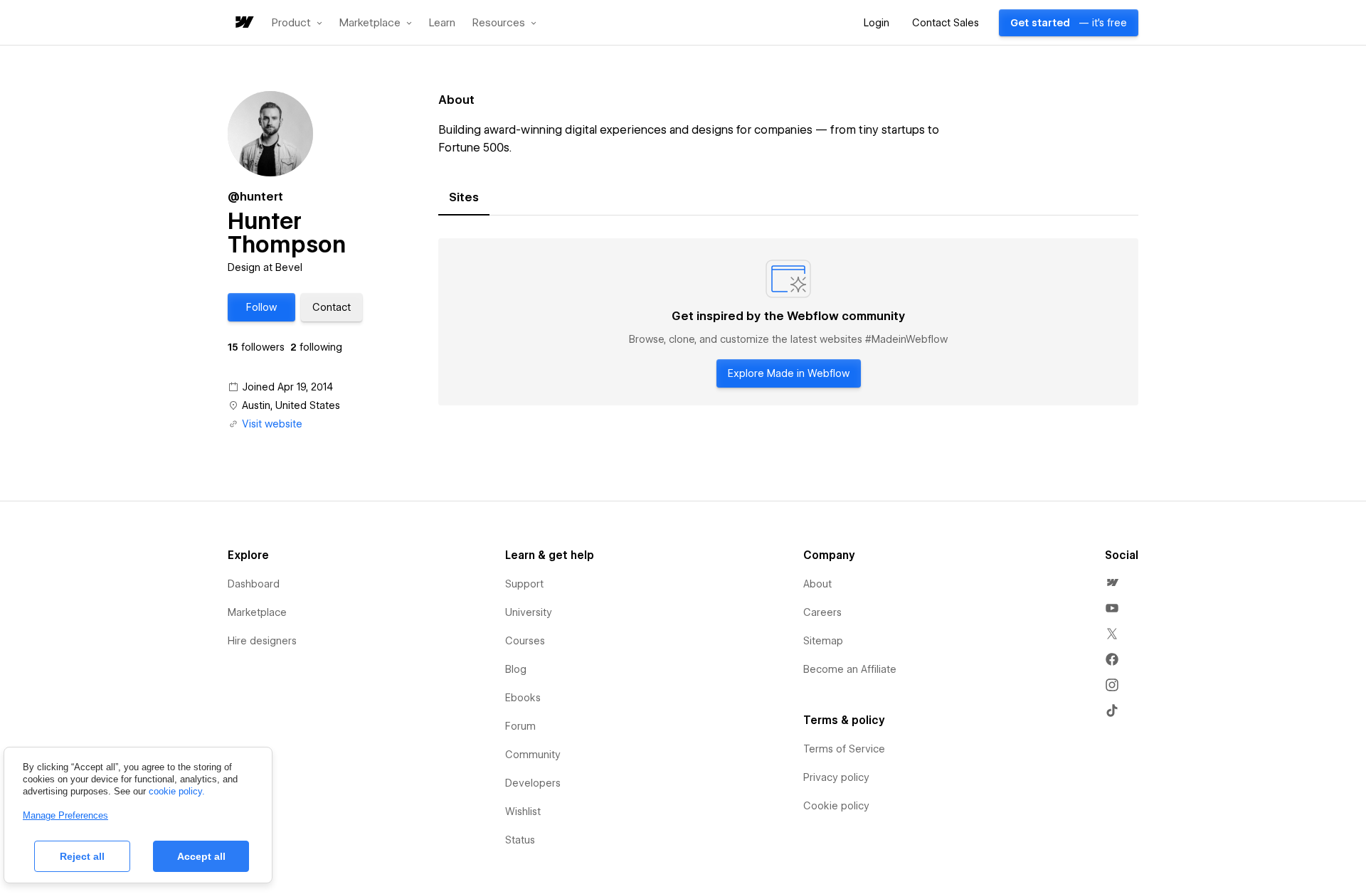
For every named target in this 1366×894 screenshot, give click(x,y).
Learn (442, 23)
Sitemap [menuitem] (823, 640)
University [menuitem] (528, 612)
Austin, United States (291, 405)
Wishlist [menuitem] (523, 811)
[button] (297, 23)
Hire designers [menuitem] (262, 640)
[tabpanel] (788, 322)
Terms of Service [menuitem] (844, 749)
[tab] (463, 197)
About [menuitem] (817, 584)
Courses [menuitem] (525, 640)
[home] (243, 23)
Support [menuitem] (524, 584)
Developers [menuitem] (533, 783)
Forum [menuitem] (520, 726)
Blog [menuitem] (515, 669)
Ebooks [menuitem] (523, 697)
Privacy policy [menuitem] (836, 777)
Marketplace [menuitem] (257, 612)
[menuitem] (1112, 582)
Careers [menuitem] (822, 612)
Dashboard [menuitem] (254, 584)
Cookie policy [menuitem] (836, 805)
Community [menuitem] (533, 754)
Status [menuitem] (520, 840)
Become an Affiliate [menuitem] (849, 669)
